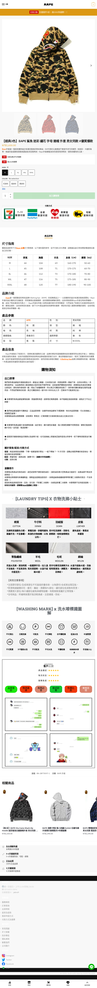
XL (18, 172)
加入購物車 (54, 195)
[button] (11, 689)
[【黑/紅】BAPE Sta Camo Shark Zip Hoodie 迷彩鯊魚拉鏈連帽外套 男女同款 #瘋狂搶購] (20, 807)
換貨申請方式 (7, 916)
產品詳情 (48, 236)
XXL (24, 172)
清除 (3, 189)
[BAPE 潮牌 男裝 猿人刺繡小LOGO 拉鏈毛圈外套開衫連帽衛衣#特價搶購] (60, 807)
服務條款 (5, 902)
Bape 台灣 (20, 248)
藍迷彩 (13, 184)
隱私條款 (5, 939)
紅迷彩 (5, 184)
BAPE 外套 (61, 773)
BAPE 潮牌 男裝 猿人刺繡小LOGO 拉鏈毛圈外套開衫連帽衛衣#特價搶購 (60, 829)
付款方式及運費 (8, 919)
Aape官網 (26, 485)
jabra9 (16, 892)
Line (7, 968)
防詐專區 (5, 935)
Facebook (10, 964)
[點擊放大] (48, 65)
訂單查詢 (5, 905)
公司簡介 (5, 946)
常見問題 (5, 928)
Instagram (10, 955)
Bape (4, 149)
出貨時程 (5, 909)
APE (28, 320)
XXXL (31, 172)
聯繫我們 (5, 942)
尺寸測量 (5, 932)
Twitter (9, 960)
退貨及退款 (6, 912)
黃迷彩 (21, 184)
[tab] (48, 234)
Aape (8, 298)
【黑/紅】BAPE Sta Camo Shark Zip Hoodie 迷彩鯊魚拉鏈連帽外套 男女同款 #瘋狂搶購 (19, 829)
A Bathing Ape (66, 359)
